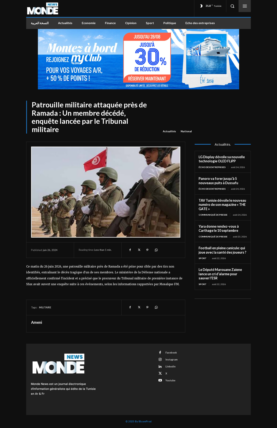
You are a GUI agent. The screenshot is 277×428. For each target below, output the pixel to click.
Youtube (170, 380)
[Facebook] (130, 250)
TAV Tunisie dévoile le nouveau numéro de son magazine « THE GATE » (222, 204)
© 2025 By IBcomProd (138, 421)
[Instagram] (160, 359)
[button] (232, 6)
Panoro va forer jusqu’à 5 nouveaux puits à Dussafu (218, 180)
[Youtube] (160, 380)
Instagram (171, 359)
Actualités (169, 131)
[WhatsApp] (156, 250)
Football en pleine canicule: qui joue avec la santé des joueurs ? (222, 250)
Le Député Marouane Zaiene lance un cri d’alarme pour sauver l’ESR (220, 274)
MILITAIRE (45, 307)
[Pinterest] (147, 250)
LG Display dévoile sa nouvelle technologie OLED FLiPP (222, 159)
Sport (203, 258)
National (186, 131)
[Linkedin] (160, 366)
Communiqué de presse (213, 214)
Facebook (171, 352)
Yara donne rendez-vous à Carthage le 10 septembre (219, 228)
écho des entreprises (212, 167)
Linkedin (170, 366)
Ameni (36, 322)
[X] (138, 250)
